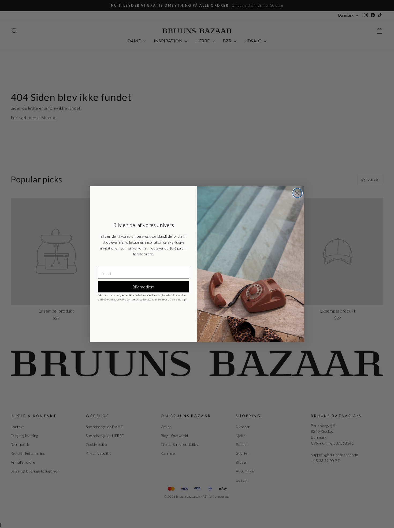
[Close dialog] (297, 193)
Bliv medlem (143, 286)
